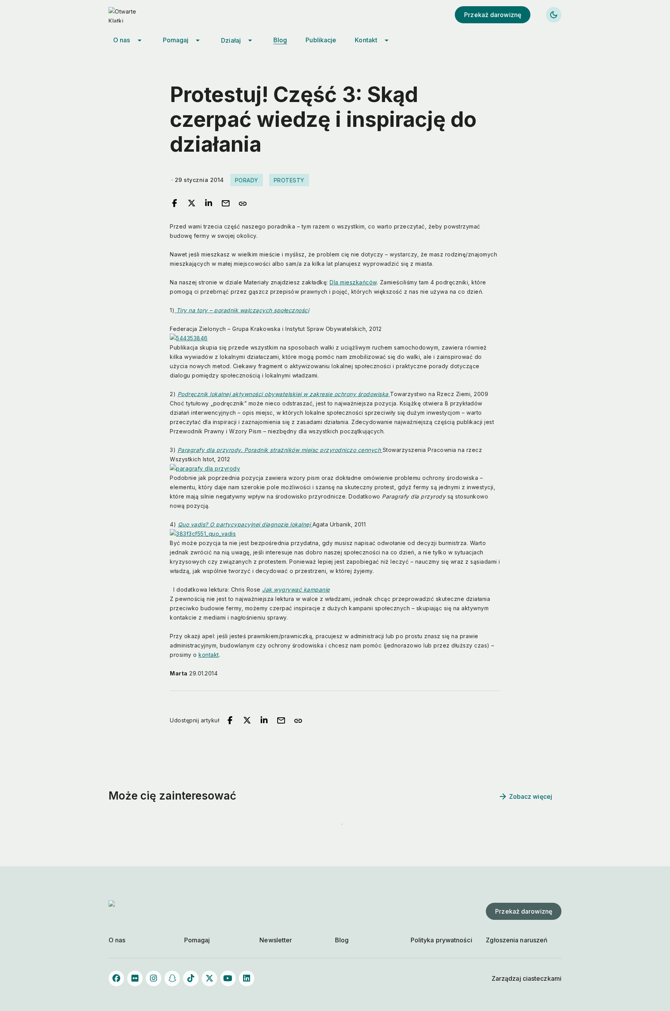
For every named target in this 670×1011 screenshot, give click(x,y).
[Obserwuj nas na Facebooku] (116, 978)
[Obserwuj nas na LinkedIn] (246, 978)
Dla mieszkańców (353, 282)
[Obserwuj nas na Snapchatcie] (172, 978)
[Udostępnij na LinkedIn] (208, 204)
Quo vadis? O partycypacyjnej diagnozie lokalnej (245, 524)
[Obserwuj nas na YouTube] (228, 978)
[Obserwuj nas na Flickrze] (135, 978)
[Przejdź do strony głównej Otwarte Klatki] (132, 15)
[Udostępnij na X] (191, 204)
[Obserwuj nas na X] (209, 978)
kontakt (209, 654)
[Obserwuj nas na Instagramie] (153, 978)
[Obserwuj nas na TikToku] (191, 978)
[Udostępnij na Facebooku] (174, 204)
